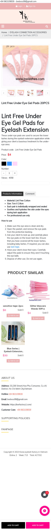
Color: (4, 159)
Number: (5, 168)
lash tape (15, 247)
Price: (3, 155)
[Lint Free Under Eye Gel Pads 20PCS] (11, 93)
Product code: (7, 149)
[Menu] (2, 26)
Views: (4, 178)
